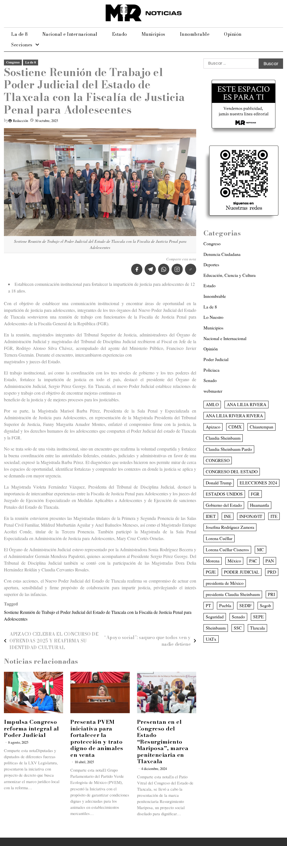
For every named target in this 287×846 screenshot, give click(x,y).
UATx (211, 639)
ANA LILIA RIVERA (246, 404)
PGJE (211, 572)
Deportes (211, 264)
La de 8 (19, 34)
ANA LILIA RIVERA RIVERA (234, 415)
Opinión (233, 34)
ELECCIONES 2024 (258, 483)
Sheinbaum (216, 628)
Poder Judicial (215, 359)
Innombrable (195, 34)
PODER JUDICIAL (241, 572)
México (234, 561)
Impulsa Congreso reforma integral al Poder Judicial (31, 728)
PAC (253, 561)
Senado (210, 380)
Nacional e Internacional (70, 34)
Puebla (225, 605)
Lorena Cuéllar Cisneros (227, 549)
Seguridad (215, 616)
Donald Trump (219, 483)
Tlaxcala (257, 628)
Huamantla (259, 505)
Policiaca (211, 370)
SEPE (258, 616)
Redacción (20, 120)
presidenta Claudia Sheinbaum (233, 594)
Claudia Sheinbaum (223, 438)
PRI (271, 594)
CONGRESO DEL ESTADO (232, 471)
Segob (265, 605)
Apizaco (213, 427)
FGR (255, 494)
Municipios (153, 34)
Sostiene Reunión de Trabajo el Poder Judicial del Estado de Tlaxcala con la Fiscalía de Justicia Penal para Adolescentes (97, 615)
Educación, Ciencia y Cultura (229, 275)
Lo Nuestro (213, 317)
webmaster (212, 391)
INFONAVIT (250, 516)
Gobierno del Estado (224, 505)
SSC (238, 628)
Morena (212, 561)
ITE (273, 516)
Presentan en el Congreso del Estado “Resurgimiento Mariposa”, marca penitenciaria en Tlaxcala (163, 741)
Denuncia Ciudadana (221, 254)
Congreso (13, 62)
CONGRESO (218, 460)
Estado (119, 34)
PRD (271, 572)
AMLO (212, 404)
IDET (211, 516)
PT (208, 605)
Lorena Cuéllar (219, 538)
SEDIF (245, 605)
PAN (269, 561)
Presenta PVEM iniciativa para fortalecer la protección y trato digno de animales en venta (96, 738)
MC (260, 549)
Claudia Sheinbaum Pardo (229, 449)
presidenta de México (225, 583)
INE (227, 516)
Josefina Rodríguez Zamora (230, 527)
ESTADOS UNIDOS (224, 494)
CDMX (235, 427)
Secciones (22, 44)
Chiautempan (261, 427)
